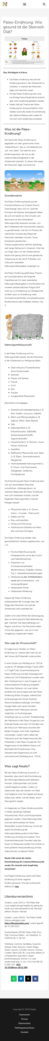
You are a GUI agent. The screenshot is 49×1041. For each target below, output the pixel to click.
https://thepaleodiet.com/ (17, 923)
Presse (24, 1019)
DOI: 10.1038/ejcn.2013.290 (16, 966)
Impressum (24, 1014)
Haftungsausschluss (24, 1027)
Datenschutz (24, 1023)
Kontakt (24, 1032)
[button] (24, 4)
